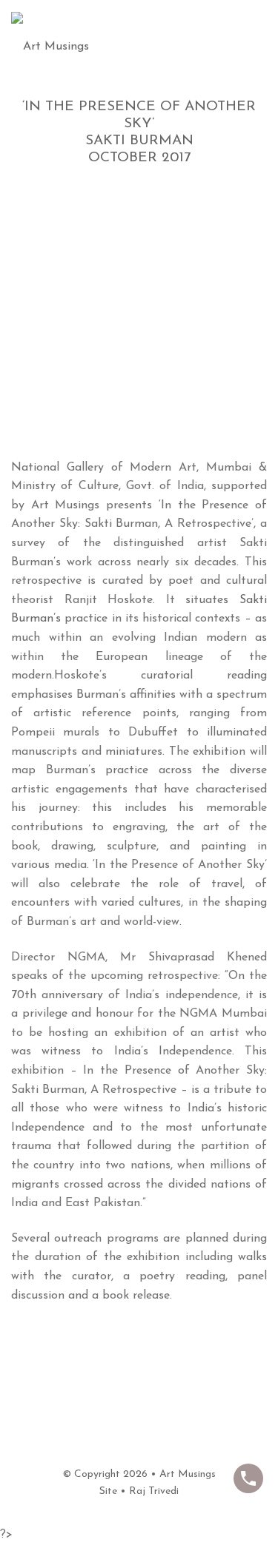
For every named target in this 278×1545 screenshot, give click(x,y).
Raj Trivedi (154, 1491)
